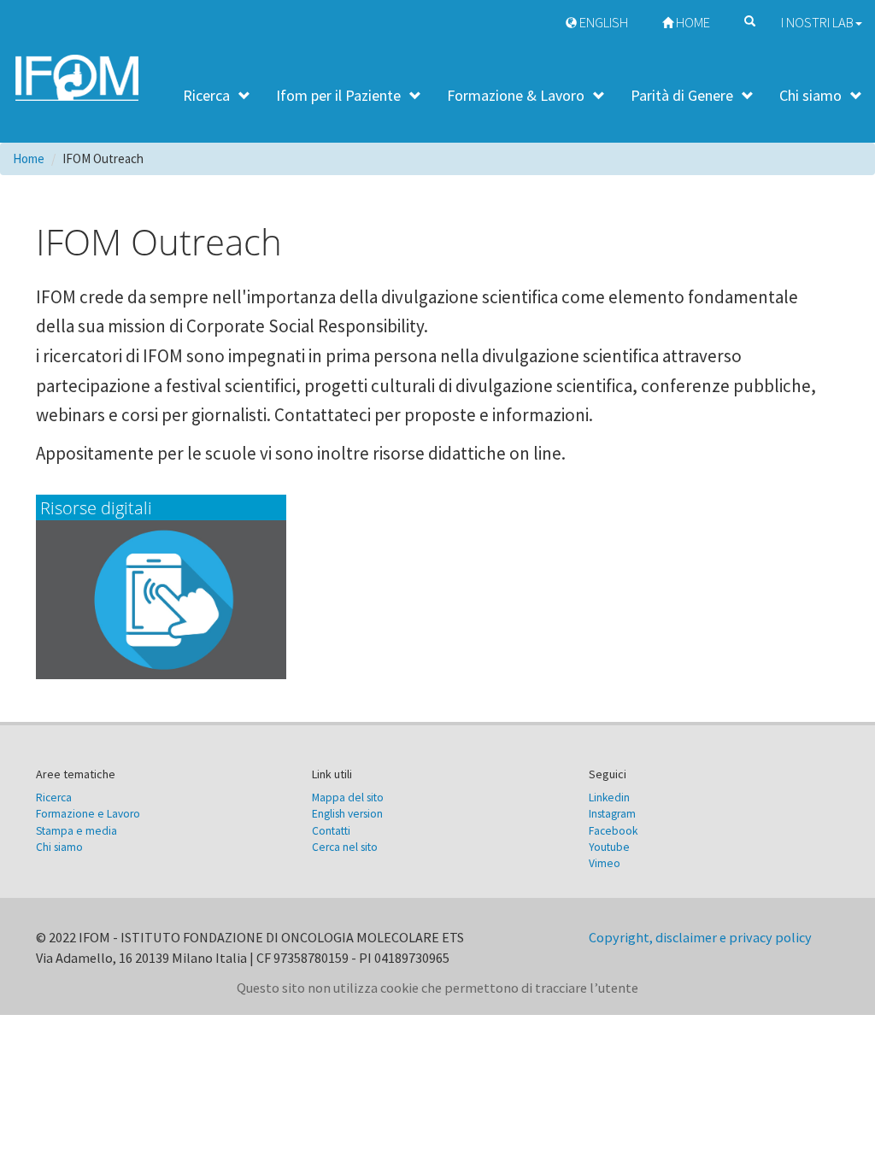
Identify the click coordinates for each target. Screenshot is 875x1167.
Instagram (612, 813)
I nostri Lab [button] (817, 23)
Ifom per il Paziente (338, 95)
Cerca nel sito (345, 847)
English (602, 23)
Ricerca (206, 95)
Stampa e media (76, 831)
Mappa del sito (348, 797)
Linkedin (609, 797)
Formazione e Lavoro (88, 813)
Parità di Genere (682, 95)
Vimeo (604, 863)
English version (347, 813)
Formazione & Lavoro (515, 95)
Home (691, 23)
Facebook (613, 831)
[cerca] (745, 19)
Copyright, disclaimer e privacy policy (700, 937)
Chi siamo (810, 95)
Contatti (331, 831)
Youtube (609, 847)
